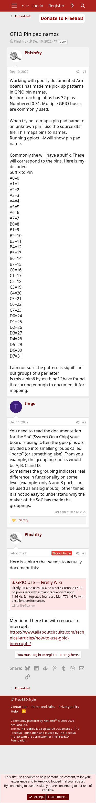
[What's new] (72, 6)
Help (14, 711)
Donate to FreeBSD (62, 18)
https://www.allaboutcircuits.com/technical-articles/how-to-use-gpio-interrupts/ (47, 637)
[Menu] (14, 6)
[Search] (82, 6)
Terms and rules (43, 706)
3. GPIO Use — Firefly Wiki (37, 582)
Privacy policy (69, 706)
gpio (63, 41)
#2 (84, 422)
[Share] (77, 72)
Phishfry (20, 41)
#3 (84, 553)
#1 (84, 71)
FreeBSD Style (25, 699)
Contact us (19, 706)
